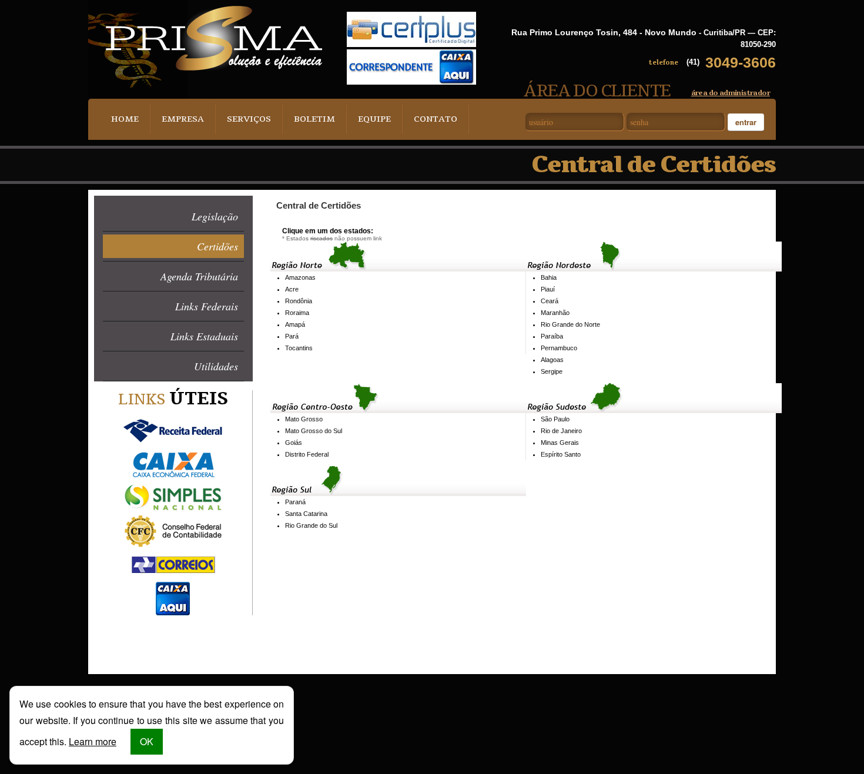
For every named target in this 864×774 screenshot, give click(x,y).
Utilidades (216, 366)
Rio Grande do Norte (570, 324)
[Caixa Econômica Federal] (173, 464)
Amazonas (300, 277)
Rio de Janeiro (561, 430)
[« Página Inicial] (214, 38)
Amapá (295, 324)
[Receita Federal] (173, 431)
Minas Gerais (560, 442)
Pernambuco (559, 347)
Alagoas (552, 359)
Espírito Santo (561, 454)
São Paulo (555, 419)
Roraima (297, 312)
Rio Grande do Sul (311, 525)
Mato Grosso (304, 419)
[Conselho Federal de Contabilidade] (173, 531)
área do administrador (730, 93)
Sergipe (551, 371)
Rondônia (298, 300)
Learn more (92, 741)
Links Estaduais (204, 336)
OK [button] (146, 741)
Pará (292, 336)
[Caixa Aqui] (173, 598)
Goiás (293, 442)
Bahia (549, 277)
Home (125, 119)
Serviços (249, 119)
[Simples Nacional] (173, 498)
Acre (292, 289)
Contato (435, 119)
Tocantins (299, 347)
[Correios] (173, 565)
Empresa (183, 119)
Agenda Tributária (199, 276)
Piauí (548, 289)
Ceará (549, 300)
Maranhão (555, 312)
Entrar (745, 122)
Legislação (215, 216)
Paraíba (552, 336)
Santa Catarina (306, 513)
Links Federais (206, 306)
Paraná (295, 501)
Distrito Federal (307, 454)
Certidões (217, 246)
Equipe (374, 119)
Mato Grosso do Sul (313, 430)
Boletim (314, 119)
